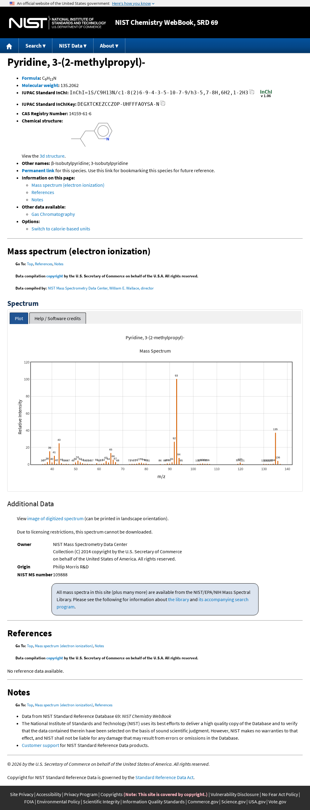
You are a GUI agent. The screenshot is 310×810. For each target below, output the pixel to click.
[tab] (19, 318)
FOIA (29, 801)
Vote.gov (277, 801)
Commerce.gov (203, 801)
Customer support (40, 745)
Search (33, 45)
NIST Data (70, 45)
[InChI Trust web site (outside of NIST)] (266, 97)
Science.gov (233, 801)
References (42, 192)
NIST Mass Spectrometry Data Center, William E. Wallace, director (101, 288)
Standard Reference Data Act (164, 777)
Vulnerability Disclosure (235, 794)
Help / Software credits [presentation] (58, 318)
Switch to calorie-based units (60, 229)
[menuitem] (9, 45)
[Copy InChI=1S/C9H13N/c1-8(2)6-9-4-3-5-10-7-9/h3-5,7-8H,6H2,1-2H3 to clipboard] (251, 93)
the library (178, 599)
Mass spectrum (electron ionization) (67, 185)
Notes (37, 199)
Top (30, 263)
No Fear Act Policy (280, 794)
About (107, 45)
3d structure (52, 156)
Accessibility (48, 794)
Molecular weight (40, 85)
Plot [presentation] (19, 318)
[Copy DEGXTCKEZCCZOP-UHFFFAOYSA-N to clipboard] (162, 105)
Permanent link (38, 170)
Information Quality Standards (154, 801)
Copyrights (112, 794)
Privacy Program (80, 794)
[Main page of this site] (9, 45)
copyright (54, 276)
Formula (31, 78)
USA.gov (257, 801)
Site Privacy (21, 794)
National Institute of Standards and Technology (57, 22)
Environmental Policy (58, 801)
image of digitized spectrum (55, 518)
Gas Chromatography (53, 214)
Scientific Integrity (101, 801)
